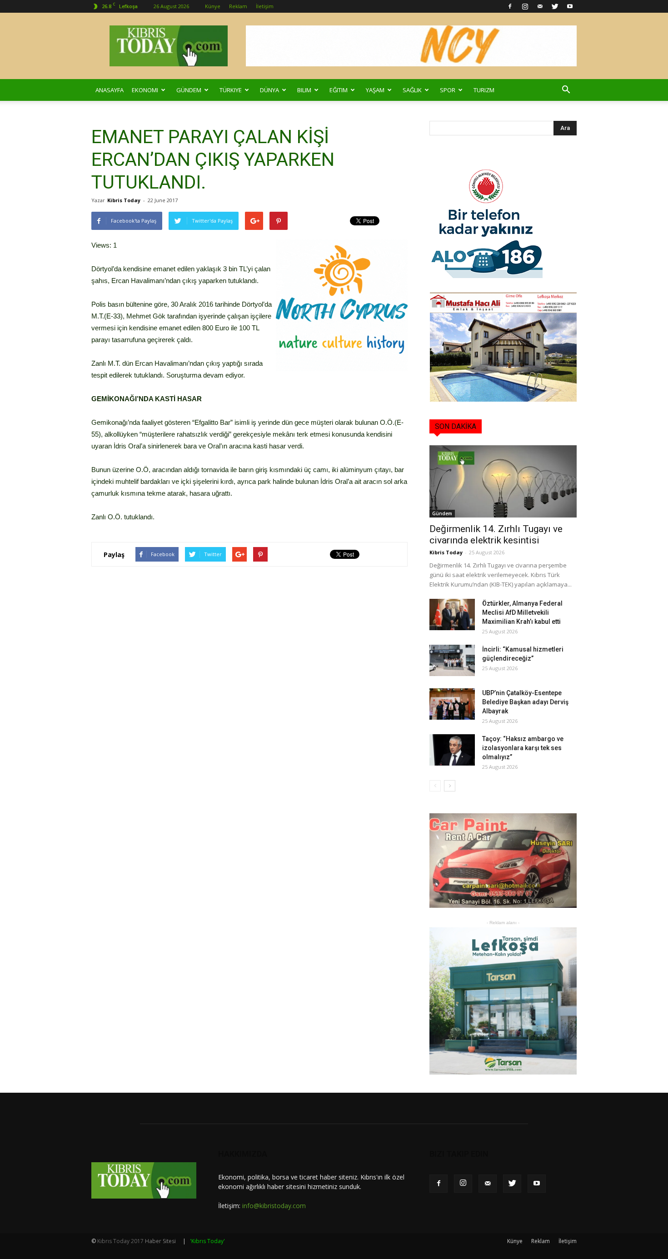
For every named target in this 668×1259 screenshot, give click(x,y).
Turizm (484, 90)
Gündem (188, 90)
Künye (212, 6)
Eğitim (338, 90)
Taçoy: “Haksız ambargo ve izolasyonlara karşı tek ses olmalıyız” (522, 748)
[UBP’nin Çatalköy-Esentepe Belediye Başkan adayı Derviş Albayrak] (452, 704)
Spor (447, 90)
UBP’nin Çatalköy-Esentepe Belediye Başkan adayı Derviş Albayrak (525, 702)
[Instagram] (525, 6)
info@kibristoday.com (274, 1205)
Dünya (269, 90)
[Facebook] (510, 6)
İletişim (265, 6)
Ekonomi (145, 90)
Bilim (304, 90)
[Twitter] (555, 6)
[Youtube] (570, 6)
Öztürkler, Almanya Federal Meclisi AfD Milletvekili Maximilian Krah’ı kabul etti (522, 612)
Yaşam (375, 90)
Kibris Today (123, 200)
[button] (566, 90)
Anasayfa (109, 90)
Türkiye (230, 90)
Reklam (238, 6)
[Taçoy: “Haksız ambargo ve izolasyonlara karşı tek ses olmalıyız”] (452, 750)
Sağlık (412, 90)
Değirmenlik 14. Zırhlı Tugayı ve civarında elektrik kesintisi (496, 534)
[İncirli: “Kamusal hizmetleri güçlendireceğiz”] (452, 660)
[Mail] (540, 6)
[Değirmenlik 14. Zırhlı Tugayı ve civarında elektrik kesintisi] (503, 481)
